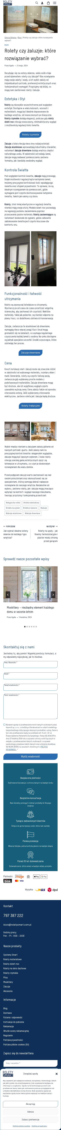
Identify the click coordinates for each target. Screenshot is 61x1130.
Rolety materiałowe (12, 959)
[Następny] (53, 594)
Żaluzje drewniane (30, 352)
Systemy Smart (10, 955)
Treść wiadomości (11, 695)
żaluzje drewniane (32, 513)
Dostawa (7, 1013)
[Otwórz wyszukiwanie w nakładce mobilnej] (36, 3)
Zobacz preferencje (30, 1120)
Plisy (5, 978)
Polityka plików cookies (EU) (16, 1045)
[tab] (25, 626)
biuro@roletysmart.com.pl (17, 925)
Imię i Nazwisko (10, 663)
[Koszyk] (48, 3)
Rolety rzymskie (30, 134)
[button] (56, 1073)
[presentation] (30, 584)
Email (7, 674)
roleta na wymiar (13, 508)
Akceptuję (30, 1104)
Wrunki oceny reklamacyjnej (16, 1031)
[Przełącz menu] (55, 3)
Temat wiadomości (12, 685)
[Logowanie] (42, 3)
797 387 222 (13, 916)
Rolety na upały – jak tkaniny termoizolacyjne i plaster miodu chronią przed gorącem (46, 534)
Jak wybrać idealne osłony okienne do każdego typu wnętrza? (15, 532)
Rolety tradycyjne (30, 406)
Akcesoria (7, 991)
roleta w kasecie (30, 508)
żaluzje (43, 508)
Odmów (30, 1112)
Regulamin (8, 1036)
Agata (11, 66)
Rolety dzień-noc (11, 964)
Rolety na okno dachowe (14, 969)
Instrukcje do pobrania (13, 1022)
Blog (7, 45)
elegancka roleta (13, 503)
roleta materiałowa (31, 503)
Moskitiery (8, 982)
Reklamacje (8, 1027)
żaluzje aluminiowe (14, 513)
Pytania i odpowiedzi (12, 1018)
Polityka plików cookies (21, 1126)
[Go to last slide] (8, 594)
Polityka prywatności (39, 1126)
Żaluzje (6, 987)
